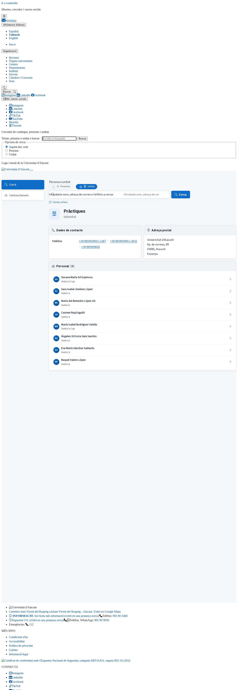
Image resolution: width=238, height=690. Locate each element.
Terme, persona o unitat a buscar (20, 138)
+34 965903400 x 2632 (123, 241)
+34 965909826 (90, 247)
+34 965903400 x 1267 (92, 241)
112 (31, 624)
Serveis (13, 74)
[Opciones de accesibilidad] (4, 16)
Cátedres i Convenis (21, 77)
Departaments (17, 67)
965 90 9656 (101, 620)
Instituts (13, 71)
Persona (13, 150)
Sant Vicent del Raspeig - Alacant (65, 611)
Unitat (12, 154)
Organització (10, 51)
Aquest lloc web (18, 146)
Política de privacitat (21, 645)
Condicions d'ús (18, 637)
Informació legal (18, 654)
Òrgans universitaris (20, 61)
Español (13, 31)
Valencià (14, 34)
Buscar (82, 138)
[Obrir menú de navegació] (31, 170)
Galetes (13, 649)
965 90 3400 (120, 615)
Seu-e (12, 44)
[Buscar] (4, 88)
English (13, 38)
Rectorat (14, 57)
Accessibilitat (17, 641)
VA (14, 24)
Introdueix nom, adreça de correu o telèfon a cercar (81, 194)
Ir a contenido (9, 3)
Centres (13, 64)
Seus (12, 81)
